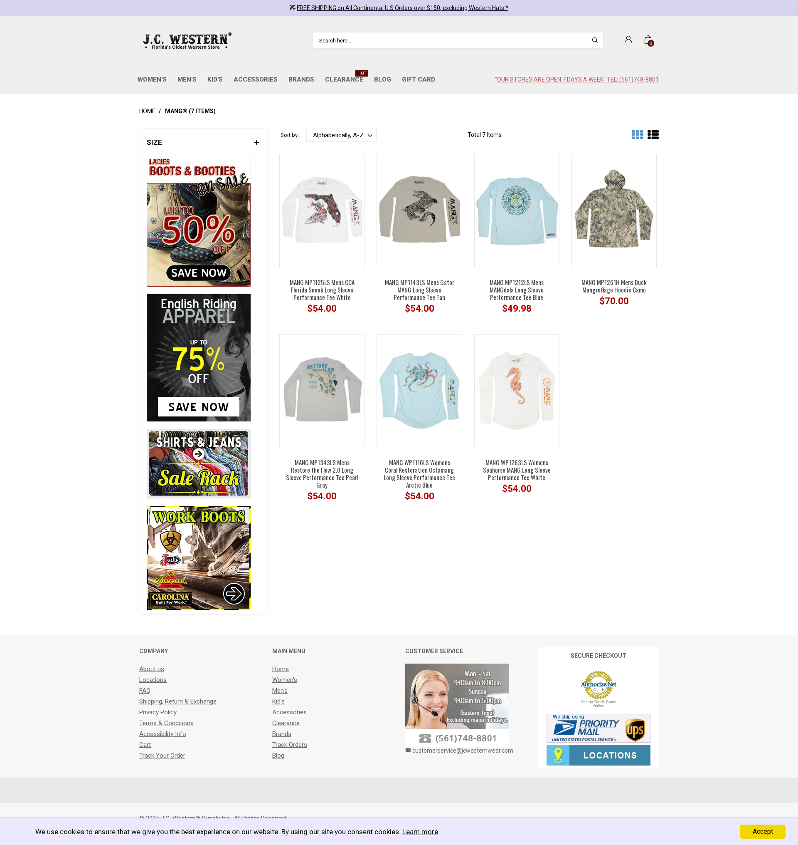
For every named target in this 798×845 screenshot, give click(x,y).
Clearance (345, 77)
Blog (382, 79)
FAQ (144, 690)
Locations (153, 680)
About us (151, 669)
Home (147, 111)
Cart (145, 744)
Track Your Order (162, 755)
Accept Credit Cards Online (598, 704)
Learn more (420, 832)
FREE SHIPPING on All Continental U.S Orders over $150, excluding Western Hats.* (402, 8)
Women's (152, 79)
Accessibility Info (162, 734)
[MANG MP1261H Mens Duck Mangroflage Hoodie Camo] (614, 210)
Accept (763, 831)
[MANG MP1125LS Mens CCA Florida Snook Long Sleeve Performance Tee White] (322, 210)
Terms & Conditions (166, 723)
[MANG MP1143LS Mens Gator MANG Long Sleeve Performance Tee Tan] (419, 210)
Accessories (256, 79)
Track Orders (289, 744)
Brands (301, 79)
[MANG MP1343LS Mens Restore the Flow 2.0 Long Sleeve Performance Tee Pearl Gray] (322, 390)
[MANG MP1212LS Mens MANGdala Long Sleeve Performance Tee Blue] (517, 210)
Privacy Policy (158, 712)
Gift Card (418, 79)
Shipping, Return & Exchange (178, 701)
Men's (187, 79)
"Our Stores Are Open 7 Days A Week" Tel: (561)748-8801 (577, 79)
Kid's (215, 79)
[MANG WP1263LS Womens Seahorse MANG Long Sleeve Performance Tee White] (517, 390)
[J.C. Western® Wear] (186, 40)
